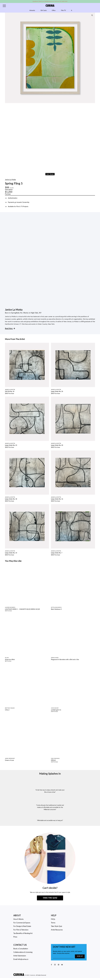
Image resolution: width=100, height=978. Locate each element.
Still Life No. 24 (9, 391)
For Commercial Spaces (21, 923)
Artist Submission (19, 956)
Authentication (12, 198)
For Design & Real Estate (22, 926)
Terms (53, 923)
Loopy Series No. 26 (57, 391)
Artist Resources (57, 930)
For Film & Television (20, 930)
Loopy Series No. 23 (11, 445)
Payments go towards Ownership (18, 202)
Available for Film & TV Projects (18, 206)
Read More (9, 328)
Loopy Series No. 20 (57, 445)
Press (15, 937)
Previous (7, 58)
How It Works (18, 919)
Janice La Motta (10, 179)
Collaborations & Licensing (22, 952)
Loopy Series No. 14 (11, 553)
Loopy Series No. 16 (57, 499)
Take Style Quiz (56, 926)
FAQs (53, 919)
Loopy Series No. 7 (56, 553)
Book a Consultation (20, 949)
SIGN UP (80, 956)
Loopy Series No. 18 (11, 499)
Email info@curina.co (20, 959)
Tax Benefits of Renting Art (23, 933)
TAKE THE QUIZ (50, 898)
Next (93, 58)
